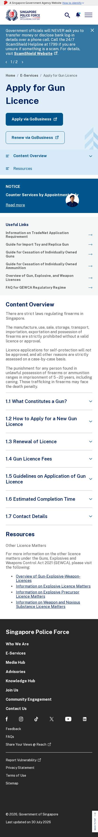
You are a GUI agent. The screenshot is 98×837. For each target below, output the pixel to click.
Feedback (13, 729)
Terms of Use (16, 775)
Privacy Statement (20, 768)
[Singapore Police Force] (23, 15)
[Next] (22, 61)
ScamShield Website (33, 53)
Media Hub (15, 662)
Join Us (12, 690)
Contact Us (16, 708)
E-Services (29, 75)
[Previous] (6, 61)
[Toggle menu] (89, 15)
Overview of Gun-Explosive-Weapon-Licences (48, 578)
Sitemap (12, 783)
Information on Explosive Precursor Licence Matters (47, 594)
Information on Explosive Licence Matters (53, 586)
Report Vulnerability (21, 760)
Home (10, 75)
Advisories (15, 671)
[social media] (7, 719)
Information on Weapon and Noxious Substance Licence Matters (48, 604)
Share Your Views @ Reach (26, 744)
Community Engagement (29, 699)
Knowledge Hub (20, 681)
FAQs (10, 737)
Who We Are (17, 644)
